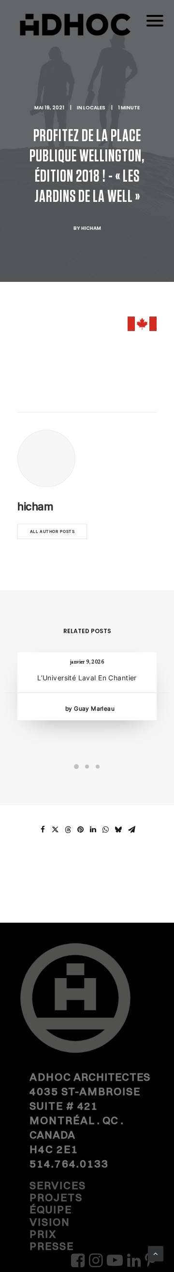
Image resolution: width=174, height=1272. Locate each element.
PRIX (43, 1234)
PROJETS (56, 1197)
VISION (49, 1222)
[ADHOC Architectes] (87, 33)
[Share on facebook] (42, 829)
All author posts (52, 532)
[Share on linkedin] (93, 829)
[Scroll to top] (155, 1253)
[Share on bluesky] (118, 829)
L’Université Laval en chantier (87, 678)
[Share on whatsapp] (105, 829)
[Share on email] (131, 829)
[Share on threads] (67, 829)
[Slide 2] (87, 766)
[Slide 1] (76, 766)
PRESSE (51, 1246)
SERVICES (57, 1185)
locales (94, 107)
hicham (91, 228)
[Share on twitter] (55, 829)
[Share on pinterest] (80, 829)
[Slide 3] (97, 766)
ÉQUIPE (50, 1209)
